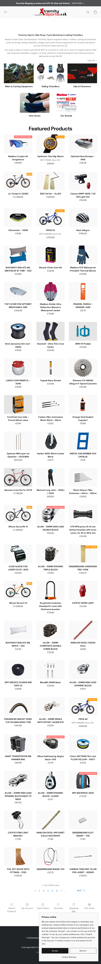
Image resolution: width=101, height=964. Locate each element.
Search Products (11, 910)
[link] (78, 3)
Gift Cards (89, 908)
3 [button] (43, 890)
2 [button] (39, 890)
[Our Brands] (66, 103)
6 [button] (57, 890)
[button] (50, 12)
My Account (27, 908)
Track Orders (43, 908)
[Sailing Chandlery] (50, 73)
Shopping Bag (73, 910)
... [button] (65, 890)
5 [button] (52, 890)
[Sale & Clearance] (82, 73)
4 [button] (48, 890)
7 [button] (61, 890)
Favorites (58, 908)
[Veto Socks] (34, 103)
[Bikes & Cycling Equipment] (19, 73)
